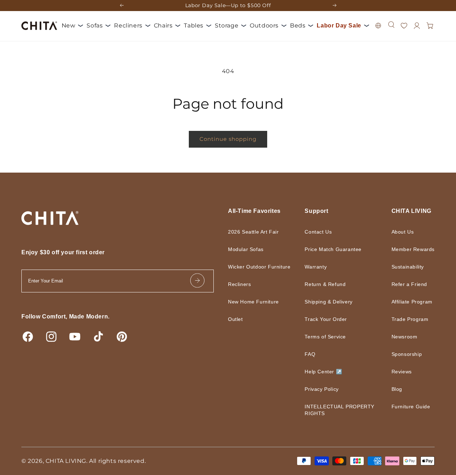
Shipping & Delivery (333, 301)
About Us (399, 232)
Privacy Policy (325, 389)
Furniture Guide (407, 406)
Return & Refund (329, 284)
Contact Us (322, 232)
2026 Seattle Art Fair (255, 232)
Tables (193, 25)
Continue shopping (228, 139)
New (69, 25)
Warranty (318, 267)
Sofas (95, 25)
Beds (297, 25)
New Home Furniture (256, 308)
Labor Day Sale (85, 39)
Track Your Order (329, 319)
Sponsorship (404, 354)
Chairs (163, 25)
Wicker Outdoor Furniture (249, 270)
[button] (391, 32)
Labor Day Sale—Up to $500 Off (228, 5)
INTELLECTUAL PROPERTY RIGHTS (339, 410)
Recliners (128, 25)
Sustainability (404, 267)
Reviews (398, 371)
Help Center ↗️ (327, 371)
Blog (393, 389)
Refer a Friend (405, 284)
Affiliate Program (409, 301)
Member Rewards (411, 249)
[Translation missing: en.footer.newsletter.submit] (197, 281)
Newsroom (402, 336)
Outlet (236, 326)
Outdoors (264, 25)
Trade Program (406, 319)
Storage (226, 25)
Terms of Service (329, 336)
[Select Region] (378, 33)
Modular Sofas (247, 249)
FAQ (313, 354)
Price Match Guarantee (338, 249)
